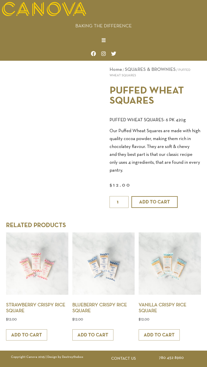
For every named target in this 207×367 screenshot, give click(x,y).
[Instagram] (103, 54)
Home (116, 69)
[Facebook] (93, 54)
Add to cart (154, 202)
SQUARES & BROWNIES (150, 69)
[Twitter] (114, 54)
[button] (103, 40)
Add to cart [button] (26, 335)
